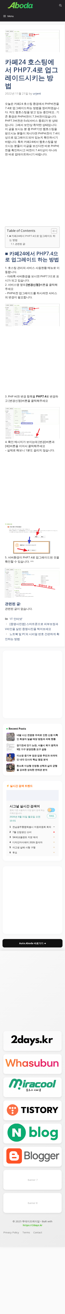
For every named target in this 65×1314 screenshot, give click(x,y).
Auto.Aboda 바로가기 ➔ (32, 943)
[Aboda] (20, 5)
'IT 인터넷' (16, 619)
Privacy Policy (11, 1232)
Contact (37, 1232)
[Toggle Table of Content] (52, 231)
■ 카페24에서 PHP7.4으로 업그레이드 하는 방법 (32, 238)
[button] (60, 5)
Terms (26, 1232)
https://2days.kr (32, 1225)
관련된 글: (20, 243)
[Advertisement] (32, 193)
